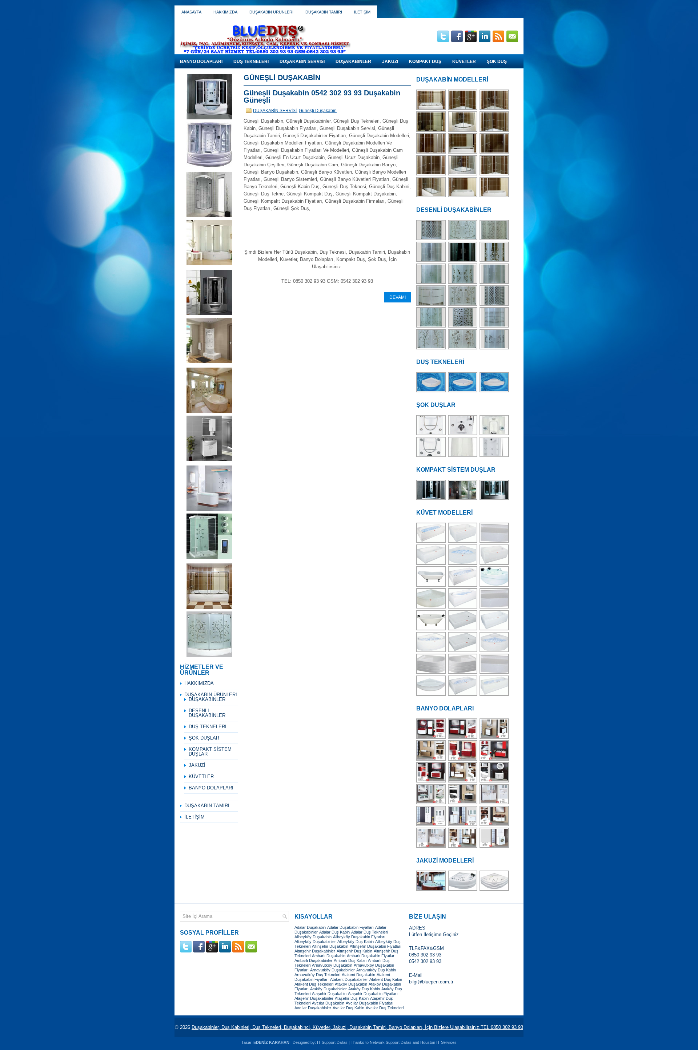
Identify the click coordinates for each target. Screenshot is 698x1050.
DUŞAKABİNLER (353, 61)
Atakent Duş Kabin (385, 979)
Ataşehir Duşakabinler (313, 998)
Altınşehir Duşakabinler (314, 951)
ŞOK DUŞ (497, 61)
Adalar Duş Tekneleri (369, 932)
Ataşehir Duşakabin (329, 993)
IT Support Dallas (332, 1042)
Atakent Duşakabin (358, 974)
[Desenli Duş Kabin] (463, 239)
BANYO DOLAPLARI (201, 61)
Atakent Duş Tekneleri (313, 984)
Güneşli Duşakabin (318, 110)
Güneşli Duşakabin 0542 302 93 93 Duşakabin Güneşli (322, 96)
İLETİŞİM (362, 12)
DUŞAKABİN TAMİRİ (323, 12)
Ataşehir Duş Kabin (352, 998)
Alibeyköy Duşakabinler (315, 941)
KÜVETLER (464, 61)
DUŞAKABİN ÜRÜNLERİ (271, 12)
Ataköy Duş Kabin (364, 989)
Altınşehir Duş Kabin (354, 951)
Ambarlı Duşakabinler (313, 960)
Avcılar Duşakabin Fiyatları (369, 1003)
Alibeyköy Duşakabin (313, 937)
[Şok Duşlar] (431, 434)
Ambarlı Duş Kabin (350, 960)
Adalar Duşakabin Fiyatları (350, 927)
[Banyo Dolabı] (431, 738)
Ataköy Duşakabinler (328, 989)
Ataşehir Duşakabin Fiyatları (373, 993)
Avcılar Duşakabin (328, 1003)
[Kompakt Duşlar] (431, 499)
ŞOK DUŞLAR (204, 738)
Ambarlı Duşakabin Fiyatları (371, 956)
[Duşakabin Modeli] (463, 131)
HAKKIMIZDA (225, 12)
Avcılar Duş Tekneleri (385, 1008)
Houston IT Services (438, 1042)
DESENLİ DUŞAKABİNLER (207, 713)
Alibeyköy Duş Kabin (355, 941)
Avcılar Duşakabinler (312, 1008)
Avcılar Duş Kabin (348, 1008)
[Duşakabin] (431, 109)
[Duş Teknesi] (431, 391)
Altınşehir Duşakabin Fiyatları (375, 946)
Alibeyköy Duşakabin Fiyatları (359, 937)
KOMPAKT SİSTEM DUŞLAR (210, 751)
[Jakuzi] (463, 890)
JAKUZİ (390, 61)
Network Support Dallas (391, 1042)
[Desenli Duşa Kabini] (463, 326)
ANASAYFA (191, 12)
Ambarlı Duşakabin (328, 956)
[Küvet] (431, 542)
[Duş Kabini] (431, 152)
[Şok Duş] (431, 456)
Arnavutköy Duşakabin (332, 965)
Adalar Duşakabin (310, 927)
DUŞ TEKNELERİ (251, 61)
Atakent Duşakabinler (349, 979)
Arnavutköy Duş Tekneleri (317, 974)
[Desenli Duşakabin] (431, 239)
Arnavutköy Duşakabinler (332, 970)
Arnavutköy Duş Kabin (376, 970)
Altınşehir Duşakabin (330, 946)
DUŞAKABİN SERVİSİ (302, 61)
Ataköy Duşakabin (351, 984)
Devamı (397, 297)
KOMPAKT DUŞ (425, 61)
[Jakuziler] (431, 890)
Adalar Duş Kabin (334, 932)
